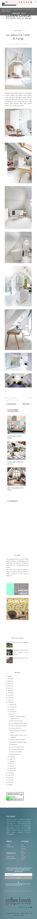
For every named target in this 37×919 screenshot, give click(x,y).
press (22, 850)
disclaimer (23, 857)
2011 (9, 780)
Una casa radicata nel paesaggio (21, 642)
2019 (9, 692)
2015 (9, 702)
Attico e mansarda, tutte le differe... (15, 489)
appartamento (18, 30)
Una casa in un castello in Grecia (16, 747)
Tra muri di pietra (13, 744)
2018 (9, 695)
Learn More (16, 13)
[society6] (17, 594)
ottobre (11, 709)
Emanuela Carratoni (14, 44)
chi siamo (23, 846)
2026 (9, 676)
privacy (23, 859)
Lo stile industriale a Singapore (16, 749)
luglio (11, 756)
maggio (11, 761)
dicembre (12, 704)
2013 (9, 775)
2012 (9, 777)
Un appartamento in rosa (14, 754)
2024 (9, 681)
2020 (9, 690)
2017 (9, 697)
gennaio (11, 770)
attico (15, 400)
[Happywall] (17, 619)
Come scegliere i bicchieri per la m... (15, 463)
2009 (9, 784)
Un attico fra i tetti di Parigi (15, 751)
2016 (9, 700)
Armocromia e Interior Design (14, 437)
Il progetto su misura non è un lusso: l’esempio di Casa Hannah (21, 652)
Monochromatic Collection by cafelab (18, 742)
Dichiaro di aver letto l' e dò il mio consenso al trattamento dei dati (18, 884)
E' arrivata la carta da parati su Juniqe (17, 725)
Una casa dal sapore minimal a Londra (18, 723)
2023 (9, 683)
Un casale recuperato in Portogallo (17, 739)
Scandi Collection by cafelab (16, 721)
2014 (9, 773)
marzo (11, 766)
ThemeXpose (8, 906)
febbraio (11, 768)
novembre (12, 707)
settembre (12, 711)
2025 (9, 678)
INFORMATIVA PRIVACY (21, 883)
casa (19, 400)
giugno (11, 759)
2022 (9, 685)
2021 (9, 688)
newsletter (23, 848)
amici (22, 855)
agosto (11, 714)
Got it (23, 13)
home (22, 844)
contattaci (23, 853)
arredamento (8, 400)
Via (5, 391)
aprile (11, 763)
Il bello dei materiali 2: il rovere (21, 658)
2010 (9, 782)
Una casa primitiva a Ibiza (15, 728)
